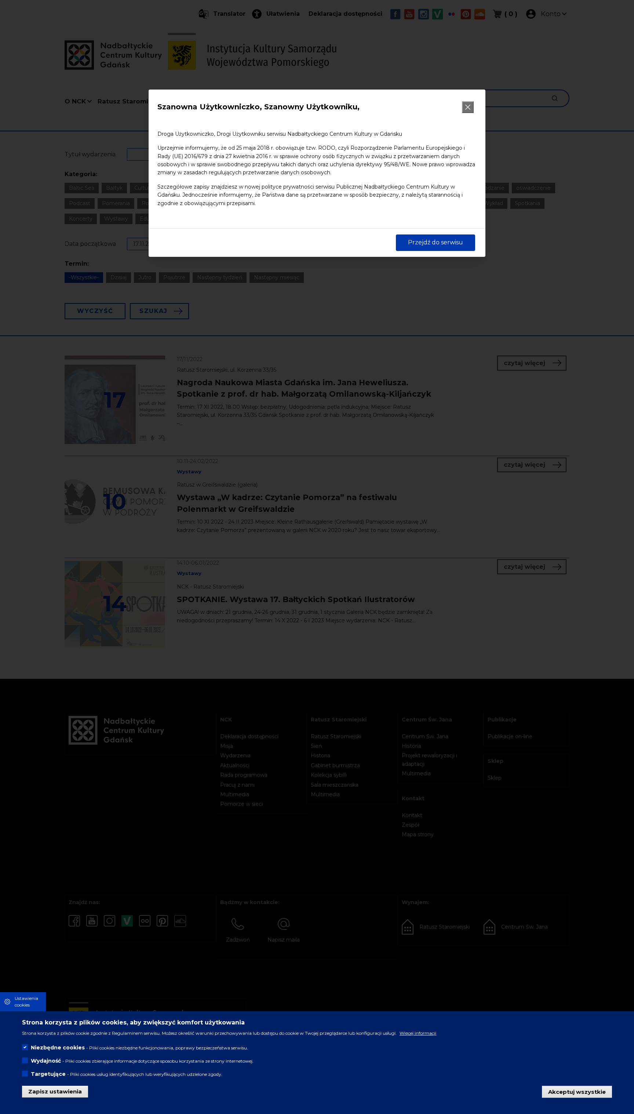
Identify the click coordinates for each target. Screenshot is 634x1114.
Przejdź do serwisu (435, 242)
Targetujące (48, 1074)
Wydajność (46, 1060)
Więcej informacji (418, 1033)
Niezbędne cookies (58, 1047)
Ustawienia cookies (26, 1001)
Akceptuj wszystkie (577, 1091)
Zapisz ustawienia (55, 1091)
